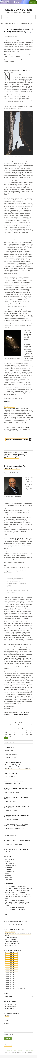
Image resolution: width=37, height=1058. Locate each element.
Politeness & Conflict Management (14, 828)
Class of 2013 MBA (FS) (11, 978)
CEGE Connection (18, 9)
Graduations (8, 867)
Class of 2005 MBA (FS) (11, 964)
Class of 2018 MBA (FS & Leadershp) (15, 988)
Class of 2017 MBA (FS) (11, 986)
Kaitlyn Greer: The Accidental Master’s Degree (17, 890)
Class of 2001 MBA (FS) (11, 956)
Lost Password (8, 1045)
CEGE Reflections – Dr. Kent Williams (15, 909)
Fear (25, 454)
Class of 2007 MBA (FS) (11, 968)
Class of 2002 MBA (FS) (11, 958)
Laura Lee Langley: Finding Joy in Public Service (18, 894)
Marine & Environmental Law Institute (15, 767)
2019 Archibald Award (11, 937)
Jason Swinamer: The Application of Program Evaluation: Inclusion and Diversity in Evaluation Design (18, 903)
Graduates (29, 1050)
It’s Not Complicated (10, 835)
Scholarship (8, 875)
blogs (16, 2)
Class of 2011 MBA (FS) (11, 976)
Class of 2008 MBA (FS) (11, 970)
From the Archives (10, 776)
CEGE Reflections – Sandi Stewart (14, 900)
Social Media (8, 877)
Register (6, 1044)
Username (6, 1023)
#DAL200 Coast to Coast (11, 945)
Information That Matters (11, 819)
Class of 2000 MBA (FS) (11, 954)
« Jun (5, 738)
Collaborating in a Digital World (13, 844)
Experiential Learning (10, 865)
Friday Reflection (19, 1050)
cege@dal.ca (10, 1008)
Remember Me (9, 1034)
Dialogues (9, 1050)
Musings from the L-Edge (11, 456)
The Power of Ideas (10, 801)
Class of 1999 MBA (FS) (11, 952)
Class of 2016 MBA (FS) (11, 984)
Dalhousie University (6, 2)
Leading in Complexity (11, 810)
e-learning (7, 861)
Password (6, 1029)
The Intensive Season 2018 (12, 941)
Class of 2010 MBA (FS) (11, 974)
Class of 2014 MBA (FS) (11, 980)
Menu (34, 2)
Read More (7, 401)
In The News (8, 852)
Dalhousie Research (10, 757)
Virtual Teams (8, 879)
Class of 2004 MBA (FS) (11, 962)
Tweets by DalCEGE (9, 917)
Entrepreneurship (9, 863)
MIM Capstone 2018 (10, 939)
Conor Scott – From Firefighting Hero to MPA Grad (18, 888)
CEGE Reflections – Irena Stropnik (14, 907)
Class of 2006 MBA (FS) (11, 966)
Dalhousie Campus (10, 931)
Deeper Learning (9, 859)
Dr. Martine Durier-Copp (21, 540)
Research (20, 456)
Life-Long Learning (10, 871)
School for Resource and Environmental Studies (18, 769)
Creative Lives (9, 750)
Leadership (15, 714)
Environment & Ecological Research (14, 765)
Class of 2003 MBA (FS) (11, 960)
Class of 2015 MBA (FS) (11, 982)
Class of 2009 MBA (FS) (11, 972)
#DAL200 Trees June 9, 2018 (13, 943)
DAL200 (7, 1016)
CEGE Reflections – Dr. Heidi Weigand (15, 886)
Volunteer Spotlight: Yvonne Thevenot (15, 892)
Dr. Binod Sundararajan (17, 454)
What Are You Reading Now (12, 783)
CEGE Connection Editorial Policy (14, 924)
